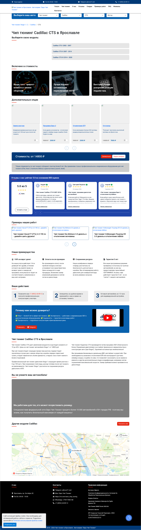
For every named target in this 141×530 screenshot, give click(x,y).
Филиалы (116, 6)
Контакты (58, 11)
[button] (74, 244)
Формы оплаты (93, 498)
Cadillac (33, 25)
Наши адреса (18, 2)
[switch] (36, 140)
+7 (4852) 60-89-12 (36, 294)
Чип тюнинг (65, 6)
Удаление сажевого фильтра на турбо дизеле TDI (100, 502)
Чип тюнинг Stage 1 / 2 (20, 25)
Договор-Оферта (93, 490)
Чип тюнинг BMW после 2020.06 (98, 506)
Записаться (106, 156)
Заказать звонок (93, 509)
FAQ (109, 6)
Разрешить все (10, 524)
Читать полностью (41, 206)
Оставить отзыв (22, 210)
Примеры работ (100, 6)
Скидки (89, 6)
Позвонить (21, 327)
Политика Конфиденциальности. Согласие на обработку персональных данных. (102, 494)
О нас (74, 6)
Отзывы (81, 6)
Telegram (32, 327)
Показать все (123, 424)
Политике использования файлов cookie (27, 520)
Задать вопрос (118, 156)
